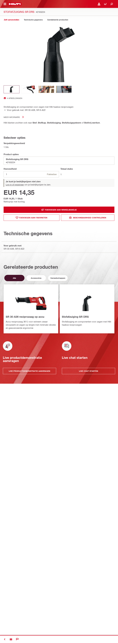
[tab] (11, 20)
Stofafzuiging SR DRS (75, 316)
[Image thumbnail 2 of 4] (29, 89)
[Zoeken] (112, 4)
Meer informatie (12, 117)
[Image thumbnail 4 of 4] (64, 89)
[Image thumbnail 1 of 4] (11, 89)
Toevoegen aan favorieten (33, 217)
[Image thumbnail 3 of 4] (46, 89)
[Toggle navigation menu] (5, 4)
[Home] (14, 4)
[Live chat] (17, 639)
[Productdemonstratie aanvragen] (11, 639)
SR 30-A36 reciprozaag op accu (25, 316)
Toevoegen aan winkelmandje (61, 210)
